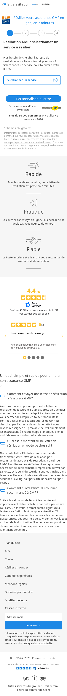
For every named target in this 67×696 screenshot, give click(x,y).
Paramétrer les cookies (44, 658)
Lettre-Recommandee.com (33, 690)
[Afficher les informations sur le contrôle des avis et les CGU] (56, 309)
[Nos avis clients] (33, 669)
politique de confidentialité (37, 643)
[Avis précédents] (5, 336)
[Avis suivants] (62, 336)
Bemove (19, 658)
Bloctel (32, 148)
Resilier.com (50, 686)
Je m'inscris (33, 625)
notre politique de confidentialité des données (27, 142)
